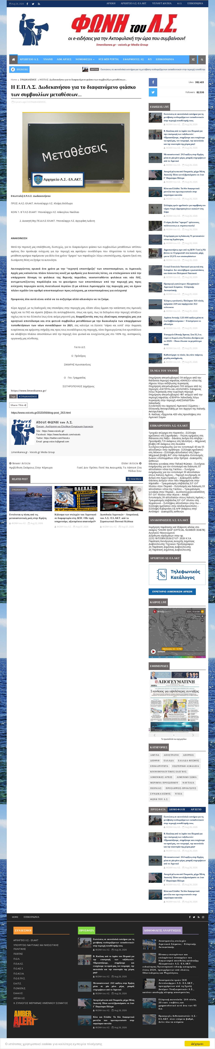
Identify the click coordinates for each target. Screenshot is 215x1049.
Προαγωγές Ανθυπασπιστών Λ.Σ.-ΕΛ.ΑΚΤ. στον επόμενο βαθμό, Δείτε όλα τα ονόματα (178, 1019)
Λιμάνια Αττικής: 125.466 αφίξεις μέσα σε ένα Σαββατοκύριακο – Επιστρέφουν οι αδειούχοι (184, 321)
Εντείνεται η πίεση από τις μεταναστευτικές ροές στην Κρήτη (28, 516)
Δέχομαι (197, 1043)
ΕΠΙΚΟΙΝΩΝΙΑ (195, 3)
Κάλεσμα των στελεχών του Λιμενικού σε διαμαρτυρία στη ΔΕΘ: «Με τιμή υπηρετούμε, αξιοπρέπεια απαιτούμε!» (75, 518)
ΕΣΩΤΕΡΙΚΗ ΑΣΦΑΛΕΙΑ (186, 766)
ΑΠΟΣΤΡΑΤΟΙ (171, 755)
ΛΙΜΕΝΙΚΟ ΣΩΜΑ (187, 777)
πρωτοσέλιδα (169, 739)
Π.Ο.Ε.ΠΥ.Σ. (19, 978)
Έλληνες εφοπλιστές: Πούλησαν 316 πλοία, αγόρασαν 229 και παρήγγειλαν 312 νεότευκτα (184, 304)
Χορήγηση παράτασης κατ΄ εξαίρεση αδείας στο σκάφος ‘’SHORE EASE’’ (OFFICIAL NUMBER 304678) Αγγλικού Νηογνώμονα (177, 529)
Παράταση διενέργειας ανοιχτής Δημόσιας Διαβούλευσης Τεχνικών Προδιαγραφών (171, 542)
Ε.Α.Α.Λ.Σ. (18, 993)
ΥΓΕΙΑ (178, 794)
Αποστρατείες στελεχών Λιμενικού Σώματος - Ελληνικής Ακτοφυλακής (177, 944)
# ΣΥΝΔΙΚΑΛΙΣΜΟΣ (28, 396)
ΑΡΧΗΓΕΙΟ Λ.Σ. (29, 59)
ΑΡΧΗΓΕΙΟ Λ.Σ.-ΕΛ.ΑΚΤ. (134, 3)
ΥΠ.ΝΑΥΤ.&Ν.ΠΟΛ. (162, 3)
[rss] (38, 3)
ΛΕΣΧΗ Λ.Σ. (19, 998)
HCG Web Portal (109, 59)
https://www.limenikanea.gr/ (28, 390)
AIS (150, 59)
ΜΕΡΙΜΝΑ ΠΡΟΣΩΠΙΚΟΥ (164, 783)
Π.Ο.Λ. (16, 958)
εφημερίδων (181, 739)
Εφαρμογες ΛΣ (133, 59)
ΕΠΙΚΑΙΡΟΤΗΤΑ (159, 766)
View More (136, 478)
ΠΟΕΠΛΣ (18, 953)
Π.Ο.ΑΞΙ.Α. (18, 973)
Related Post (20, 479)
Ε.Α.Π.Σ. (17, 983)
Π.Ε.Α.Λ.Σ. (18, 963)
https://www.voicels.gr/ (53, 431)
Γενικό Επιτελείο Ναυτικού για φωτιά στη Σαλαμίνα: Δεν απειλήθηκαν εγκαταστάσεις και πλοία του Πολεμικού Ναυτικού (184, 270)
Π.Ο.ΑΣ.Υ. (18, 968)
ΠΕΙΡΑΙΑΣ (156, 788)
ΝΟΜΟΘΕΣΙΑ (84, 59)
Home (14, 79)
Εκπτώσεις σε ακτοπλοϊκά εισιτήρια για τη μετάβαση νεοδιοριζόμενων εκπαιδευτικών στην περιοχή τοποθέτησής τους (126, 69)
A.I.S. (179, 3)
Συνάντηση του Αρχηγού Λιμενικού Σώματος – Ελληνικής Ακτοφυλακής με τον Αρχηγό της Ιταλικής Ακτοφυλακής (177, 408)
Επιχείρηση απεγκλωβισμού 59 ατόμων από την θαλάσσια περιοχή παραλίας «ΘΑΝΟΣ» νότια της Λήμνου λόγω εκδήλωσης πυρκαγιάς (175, 380)
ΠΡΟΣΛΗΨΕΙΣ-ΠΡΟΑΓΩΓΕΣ (181, 788)
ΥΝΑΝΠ (48, 59)
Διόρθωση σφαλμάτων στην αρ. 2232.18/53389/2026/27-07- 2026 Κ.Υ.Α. (170, 537)
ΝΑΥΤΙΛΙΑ (64, 69)
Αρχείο (196, 809)
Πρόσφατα (158, 809)
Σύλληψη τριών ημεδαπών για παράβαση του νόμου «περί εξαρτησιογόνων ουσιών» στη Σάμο (185, 208)
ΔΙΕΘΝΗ (155, 760)
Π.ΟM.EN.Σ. (19, 988)
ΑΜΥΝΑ (155, 755)
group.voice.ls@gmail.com (56, 441)
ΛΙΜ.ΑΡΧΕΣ (64, 59)
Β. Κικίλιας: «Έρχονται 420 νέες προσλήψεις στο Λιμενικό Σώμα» (175, 416)
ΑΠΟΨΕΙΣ (188, 755)
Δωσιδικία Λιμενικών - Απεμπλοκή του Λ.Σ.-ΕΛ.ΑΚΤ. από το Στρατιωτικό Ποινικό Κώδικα (119, 518)
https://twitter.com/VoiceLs (57, 438)
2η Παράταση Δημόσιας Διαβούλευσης (170, 546)
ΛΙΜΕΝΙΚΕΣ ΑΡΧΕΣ (161, 777)
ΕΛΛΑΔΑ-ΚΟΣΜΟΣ (188, 760)
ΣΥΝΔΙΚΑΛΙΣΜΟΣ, (37, 101)
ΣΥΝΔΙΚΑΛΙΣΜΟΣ (28, 79)
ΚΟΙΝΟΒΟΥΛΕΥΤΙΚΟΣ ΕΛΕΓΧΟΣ (168, 772)
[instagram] (203, 917)
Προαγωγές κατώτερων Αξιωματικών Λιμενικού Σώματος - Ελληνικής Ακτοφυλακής (181, 287)
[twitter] (33, 3)
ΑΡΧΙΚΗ (110, 3)
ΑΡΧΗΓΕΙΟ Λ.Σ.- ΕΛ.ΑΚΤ (25, 940)
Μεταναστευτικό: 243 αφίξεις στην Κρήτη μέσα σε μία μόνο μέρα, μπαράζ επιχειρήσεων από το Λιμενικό (185, 157)
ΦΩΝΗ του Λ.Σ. (159, 799)
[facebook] (27, 3)
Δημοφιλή (177, 809)
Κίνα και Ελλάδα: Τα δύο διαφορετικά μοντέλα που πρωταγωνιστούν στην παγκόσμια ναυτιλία (181, 191)
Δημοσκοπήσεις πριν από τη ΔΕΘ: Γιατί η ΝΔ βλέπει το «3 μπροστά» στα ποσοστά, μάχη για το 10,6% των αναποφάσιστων (185, 253)
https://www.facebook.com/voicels (63, 434)
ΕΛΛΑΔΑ (169, 760)
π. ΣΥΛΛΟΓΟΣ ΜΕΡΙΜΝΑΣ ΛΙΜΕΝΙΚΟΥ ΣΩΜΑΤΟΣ (40, 1003)
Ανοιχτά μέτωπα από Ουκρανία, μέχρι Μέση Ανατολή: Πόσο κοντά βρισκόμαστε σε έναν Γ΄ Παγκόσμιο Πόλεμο (184, 174)
